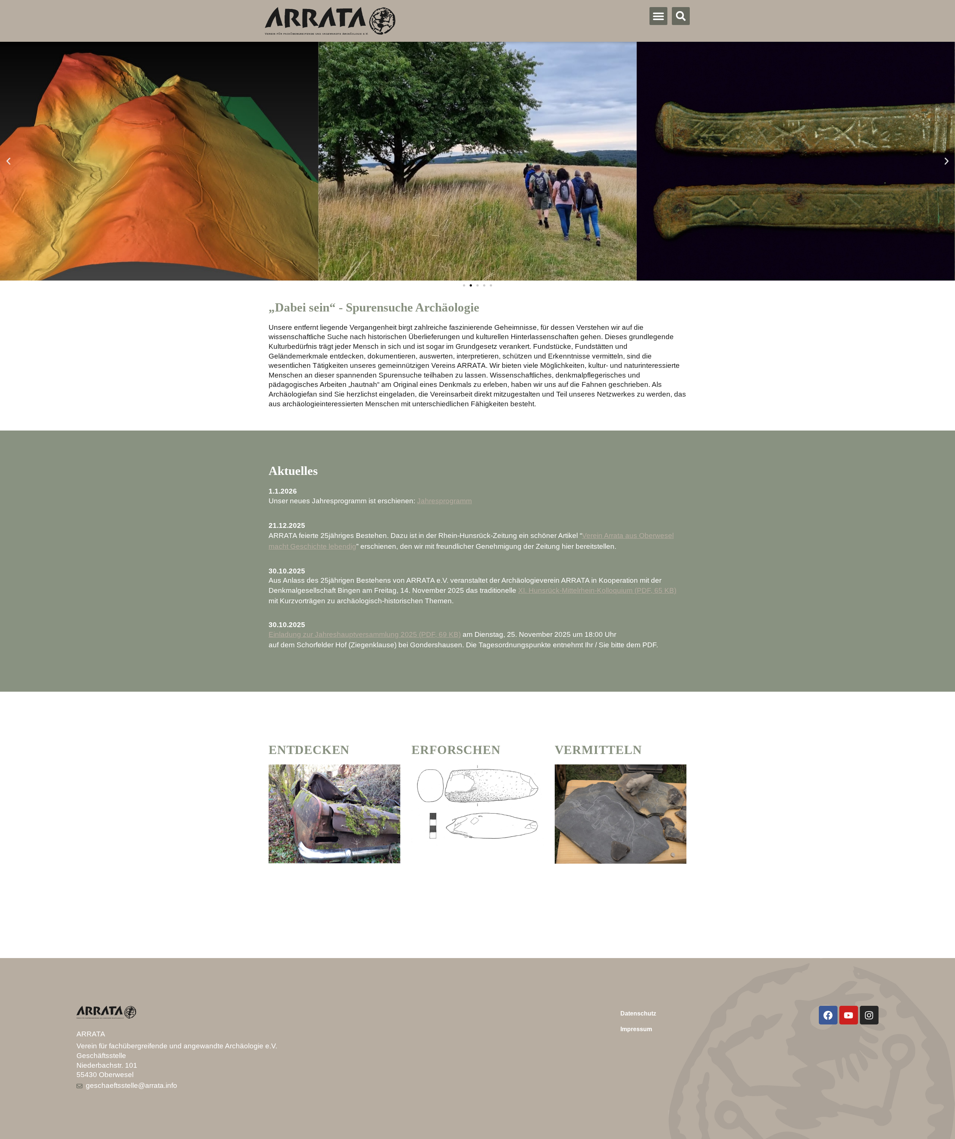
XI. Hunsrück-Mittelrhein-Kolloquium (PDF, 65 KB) (597, 590)
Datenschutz (638, 1013)
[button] (658, 16)
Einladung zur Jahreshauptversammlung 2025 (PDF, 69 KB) (365, 634)
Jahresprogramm (444, 501)
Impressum (636, 1029)
